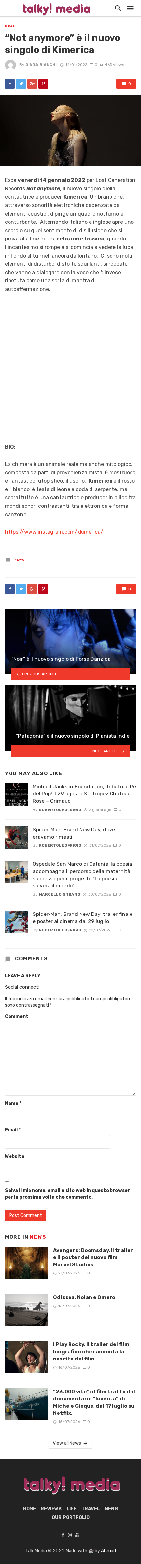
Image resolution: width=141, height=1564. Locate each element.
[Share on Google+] (32, 84)
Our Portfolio (71, 1517)
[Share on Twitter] (21, 84)
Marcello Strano (59, 894)
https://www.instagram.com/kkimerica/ (54, 532)
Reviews (51, 1509)
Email (13, 1130)
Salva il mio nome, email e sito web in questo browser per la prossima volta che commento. (67, 1194)
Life (72, 1509)
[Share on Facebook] (10, 84)
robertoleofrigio (60, 810)
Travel (90, 1509)
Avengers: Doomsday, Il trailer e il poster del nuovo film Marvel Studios (93, 1257)
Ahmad (108, 1551)
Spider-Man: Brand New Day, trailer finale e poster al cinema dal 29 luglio (82, 917)
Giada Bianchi (41, 64)
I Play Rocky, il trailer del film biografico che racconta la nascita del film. (91, 1351)
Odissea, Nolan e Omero (84, 1297)
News (10, 26)
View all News (67, 1443)
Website (14, 1156)
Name (13, 1103)
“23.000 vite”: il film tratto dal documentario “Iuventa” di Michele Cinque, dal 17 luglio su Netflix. (94, 1402)
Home (29, 1509)
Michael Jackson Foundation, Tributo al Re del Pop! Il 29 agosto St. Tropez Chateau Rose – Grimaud (84, 793)
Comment (16, 1016)
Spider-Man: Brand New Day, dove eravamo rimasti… (74, 833)
